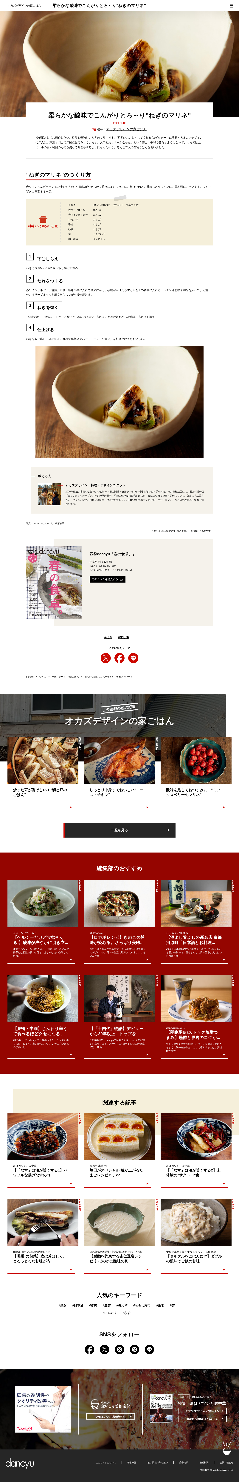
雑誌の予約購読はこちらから (202, 1419)
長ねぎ (122, 1305)
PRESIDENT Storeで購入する (202, 1411)
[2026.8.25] (42, 903)
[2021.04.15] (196, 760)
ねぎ (108, 637)
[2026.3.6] (119, 1136)
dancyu (30, 676)
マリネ (123, 637)
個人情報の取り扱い (158, 1462)
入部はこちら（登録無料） (110, 1416)
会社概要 (204, 1462)
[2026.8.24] (119, 903)
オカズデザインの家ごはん (126, 129)
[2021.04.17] (42, 760)
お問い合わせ (226, 1462)
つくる (42, 676)
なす (127, 1313)
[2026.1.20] (42, 1222)
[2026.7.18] (196, 1136)
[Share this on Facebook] (119, 658)
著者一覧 (131, 1462)
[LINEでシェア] (133, 658)
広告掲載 (183, 1462)
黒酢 (107, 1305)
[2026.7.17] (42, 1136)
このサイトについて (106, 1462)
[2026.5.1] (196, 1222)
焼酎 (63, 1305)
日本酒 (77, 1305)
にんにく (110, 1313)
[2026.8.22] (119, 998)
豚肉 (93, 1305)
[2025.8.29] (119, 1222)
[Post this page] (106, 658)
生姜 (160, 1305)
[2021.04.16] (119, 760)
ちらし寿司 (142, 1305)
